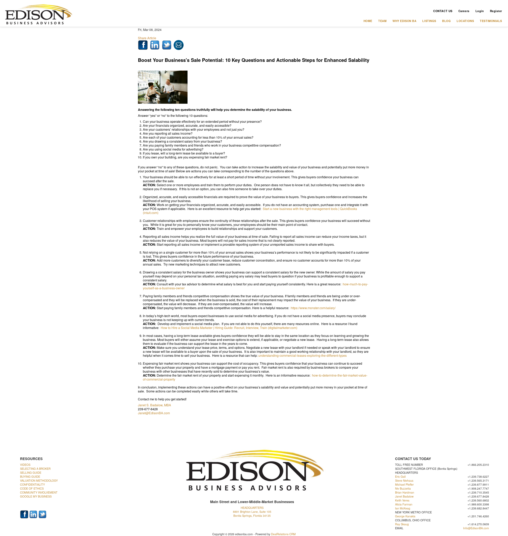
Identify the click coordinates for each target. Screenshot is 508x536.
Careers (464, 11)
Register (496, 11)
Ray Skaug (402, 524)
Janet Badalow (404, 496)
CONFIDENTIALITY (32, 484)
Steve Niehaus (404, 480)
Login (479, 11)
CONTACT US (442, 11)
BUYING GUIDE (30, 476)
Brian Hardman (405, 492)
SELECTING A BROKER (35, 469)
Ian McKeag (403, 508)
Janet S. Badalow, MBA (154, 405)
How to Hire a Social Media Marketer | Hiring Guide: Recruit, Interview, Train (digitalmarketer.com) (229, 327)
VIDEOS (25, 465)
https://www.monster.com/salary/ (313, 308)
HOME (368, 21)
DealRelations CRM (283, 534)
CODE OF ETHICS (32, 488)
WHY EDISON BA (404, 21)
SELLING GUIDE (30, 473)
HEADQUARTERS (252, 508)
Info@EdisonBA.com (476, 528)
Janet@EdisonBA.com (154, 413)
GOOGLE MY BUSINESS (36, 496)
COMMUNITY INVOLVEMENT (39, 492)
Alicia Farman (404, 504)
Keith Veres (402, 500)
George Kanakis (405, 516)
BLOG (446, 21)
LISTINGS (429, 21)
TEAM (382, 21)
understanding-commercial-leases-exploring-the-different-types (302, 355)
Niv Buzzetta (403, 488)
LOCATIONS (465, 21)
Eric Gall (400, 476)
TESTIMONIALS (491, 21)
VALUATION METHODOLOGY (39, 480)
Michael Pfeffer (405, 484)
